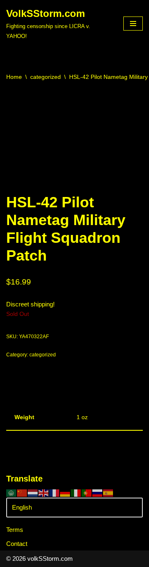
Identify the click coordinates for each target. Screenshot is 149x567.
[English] (43, 492)
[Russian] (97, 492)
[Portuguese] (87, 492)
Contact (16, 543)
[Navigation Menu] (133, 24)
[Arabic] (11, 492)
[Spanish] (108, 492)
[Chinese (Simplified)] (22, 492)
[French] (54, 492)
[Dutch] (33, 492)
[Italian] (76, 492)
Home (14, 77)
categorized (45, 77)
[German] (65, 492)
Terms (14, 529)
